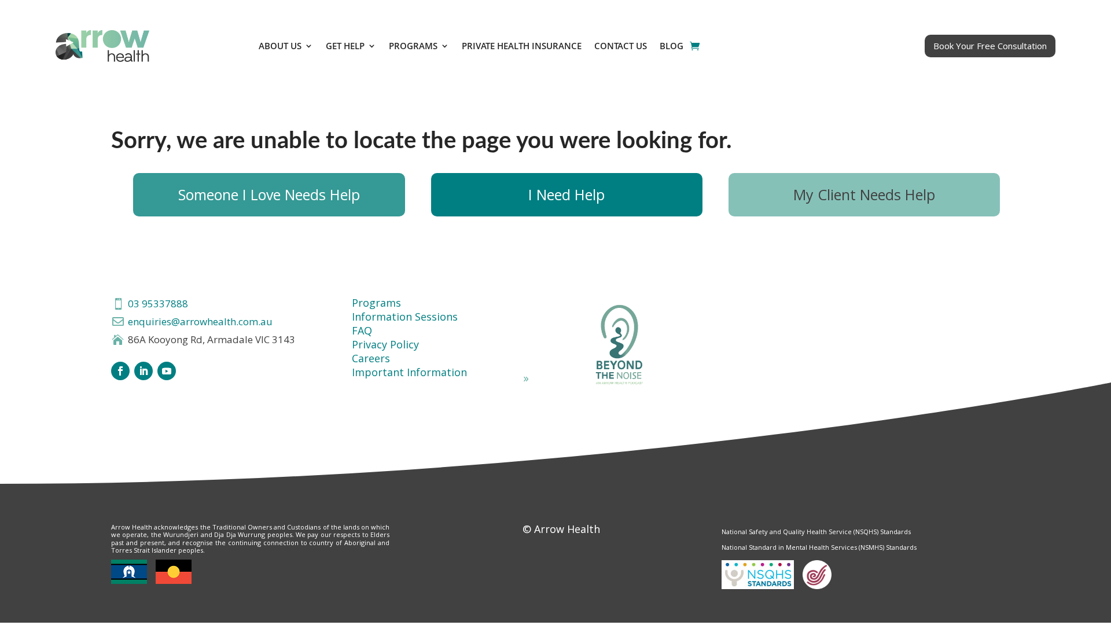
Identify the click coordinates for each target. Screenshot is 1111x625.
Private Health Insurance (522, 46)
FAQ (362, 330)
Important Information (409, 372)
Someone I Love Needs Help (269, 194)
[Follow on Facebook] (120, 371)
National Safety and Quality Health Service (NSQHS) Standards (816, 531)
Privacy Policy (385, 344)
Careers (371, 358)
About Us (280, 46)
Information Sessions (405, 316)
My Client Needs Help (864, 194)
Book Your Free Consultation (990, 46)
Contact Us (620, 46)
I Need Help (566, 194)
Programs (413, 46)
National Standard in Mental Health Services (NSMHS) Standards (819, 547)
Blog (671, 46)
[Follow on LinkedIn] (143, 371)
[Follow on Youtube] (166, 371)
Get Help (345, 46)
